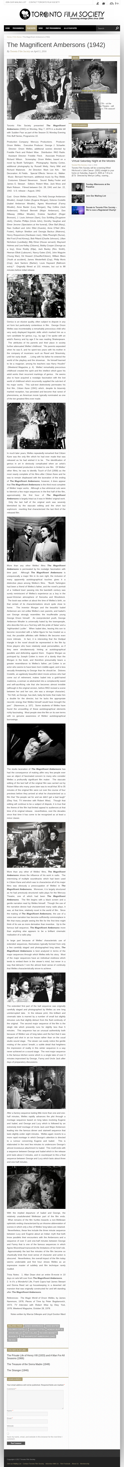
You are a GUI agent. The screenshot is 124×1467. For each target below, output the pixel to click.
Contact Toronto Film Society (44, 2)
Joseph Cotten (37, 1329)
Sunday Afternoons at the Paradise (98, 185)
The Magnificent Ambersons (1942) (38, 1336)
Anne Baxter (52, 1326)
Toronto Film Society (20, 51)
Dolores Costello (17, 1329)
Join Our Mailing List (96, 196)
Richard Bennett (48, 1333)
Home (7, 28)
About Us (75, 1464)
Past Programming (53, 28)
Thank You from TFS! (84, 96)
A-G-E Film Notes (70, 28)
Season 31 (13, 1336)
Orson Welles (15, 1333)
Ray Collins (31, 1333)
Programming (18, 28)
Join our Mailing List (15, 2)
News (41, 28)
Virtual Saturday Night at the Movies (93, 160)
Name (10, 1411)
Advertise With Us (52, 1464)
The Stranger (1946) (18, 1370)
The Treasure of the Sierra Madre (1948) (28, 1364)
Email (10, 1418)
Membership (84, 1464)
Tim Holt (12, 1340)
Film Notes (31, 28)
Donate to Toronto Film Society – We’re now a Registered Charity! (101, 208)
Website (10, 1426)
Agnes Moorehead (34, 1326)
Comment (11, 1389)
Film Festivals (65, 1464)
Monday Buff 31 (55, 1329)
